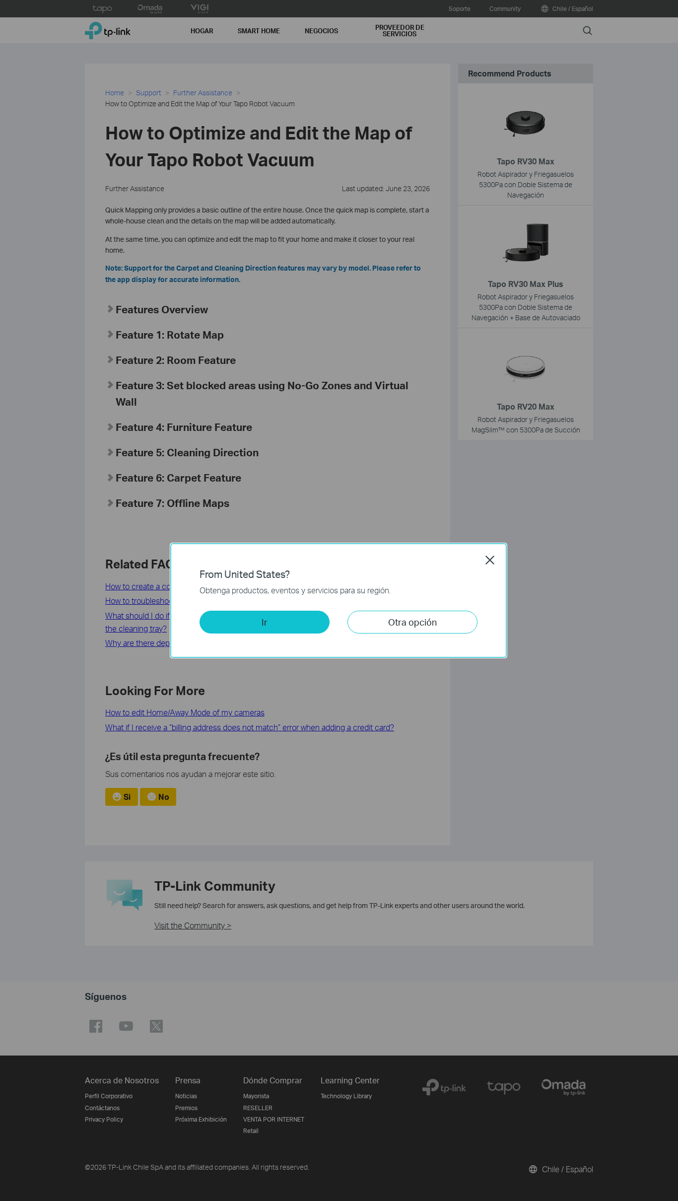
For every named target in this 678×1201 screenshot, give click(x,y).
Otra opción (412, 622)
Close (490, 560)
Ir (265, 622)
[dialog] (339, 600)
